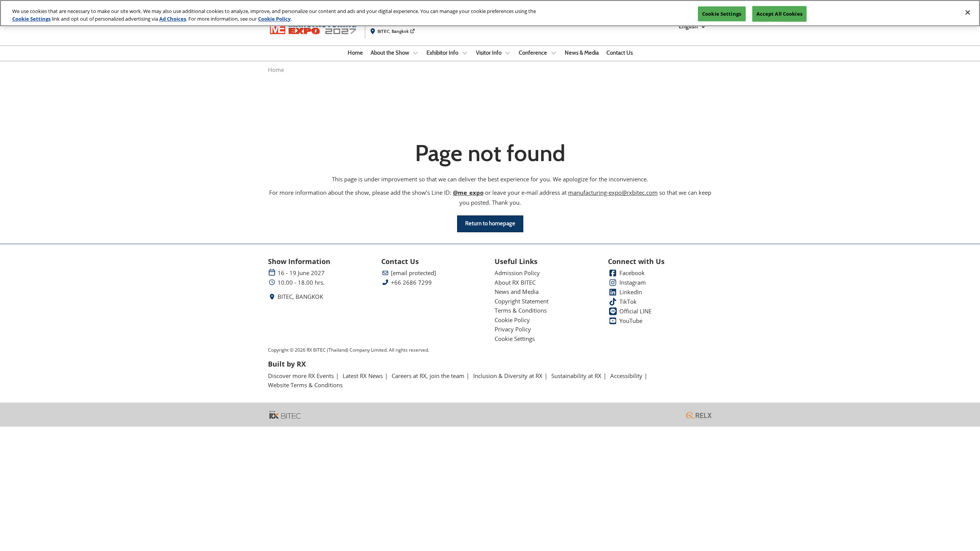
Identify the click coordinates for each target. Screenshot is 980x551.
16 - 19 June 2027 (301, 273)
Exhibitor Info (442, 52)
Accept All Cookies (779, 13)
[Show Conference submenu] (553, 52)
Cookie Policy (274, 18)
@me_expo (468, 192)
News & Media (582, 52)
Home (355, 52)
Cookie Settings (31, 18)
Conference (533, 52)
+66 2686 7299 (411, 282)
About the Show (390, 52)
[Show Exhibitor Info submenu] (464, 52)
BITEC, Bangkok (393, 31)
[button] (490, 223)
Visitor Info (489, 52)
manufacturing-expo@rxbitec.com (613, 192)
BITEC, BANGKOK (300, 296)
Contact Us (619, 52)
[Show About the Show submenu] (415, 52)
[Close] (967, 12)
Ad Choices (172, 18)
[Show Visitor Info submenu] (508, 52)
